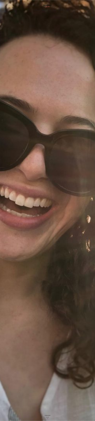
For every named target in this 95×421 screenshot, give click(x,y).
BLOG (50, 10)
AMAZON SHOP (56, 10)
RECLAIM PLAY (37, 10)
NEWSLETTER (45, 10)
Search (61, 10)
